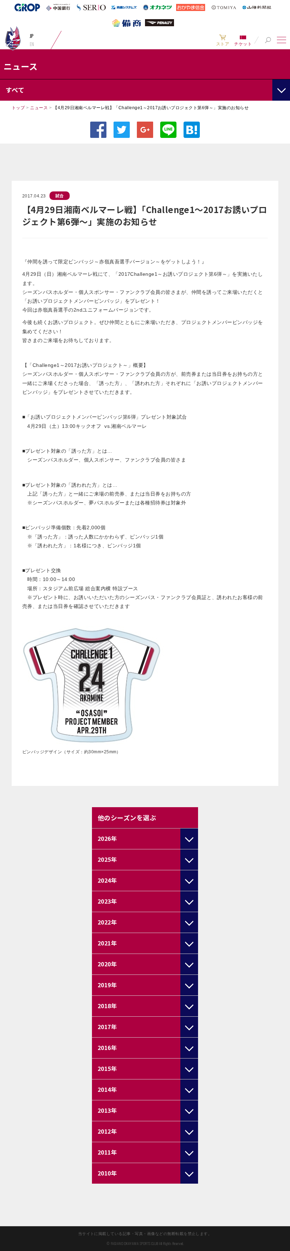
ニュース (39, 107)
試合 (59, 195)
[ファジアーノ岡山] (13, 38)
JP (32, 35)
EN (32, 44)
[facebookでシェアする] (98, 130)
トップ (18, 107)
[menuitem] (223, 40)
